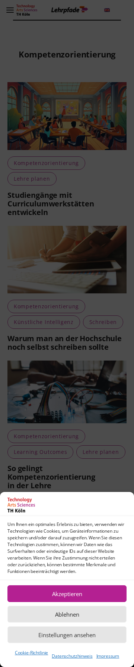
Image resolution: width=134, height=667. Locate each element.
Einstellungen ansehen (67, 635)
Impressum (107, 656)
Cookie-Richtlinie (31, 652)
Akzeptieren (67, 594)
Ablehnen (67, 614)
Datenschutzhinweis (72, 656)
